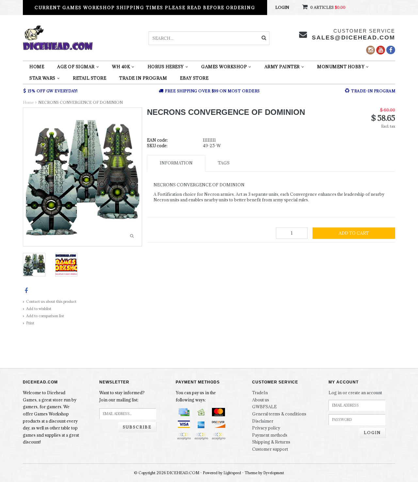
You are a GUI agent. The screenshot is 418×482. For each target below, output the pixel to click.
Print (30, 322)
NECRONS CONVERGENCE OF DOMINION (80, 102)
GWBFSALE (264, 406)
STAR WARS (42, 78)
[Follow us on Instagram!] (370, 50)
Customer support (270, 449)
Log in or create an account (355, 392)
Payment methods (269, 435)
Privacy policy (266, 427)
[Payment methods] (184, 412)
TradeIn (260, 392)
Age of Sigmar (76, 66)
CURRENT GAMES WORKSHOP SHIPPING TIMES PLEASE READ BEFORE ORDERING (145, 7)
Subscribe (137, 427)
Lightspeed (232, 473)
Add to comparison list (45, 315)
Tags (224, 162)
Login (282, 7)
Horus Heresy (166, 66)
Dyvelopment (274, 473)
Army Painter (282, 66)
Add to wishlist (38, 308)
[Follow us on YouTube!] (380, 50)
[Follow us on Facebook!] (390, 50)
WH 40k (121, 66)
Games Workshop (224, 66)
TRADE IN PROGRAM (143, 78)
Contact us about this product (51, 301)
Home (36, 66)
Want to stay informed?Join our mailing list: (122, 396)
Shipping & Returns (271, 441)
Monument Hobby (340, 66)
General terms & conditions (279, 413)
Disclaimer (262, 421)
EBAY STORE (194, 78)
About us (260, 399)
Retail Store (89, 78)
